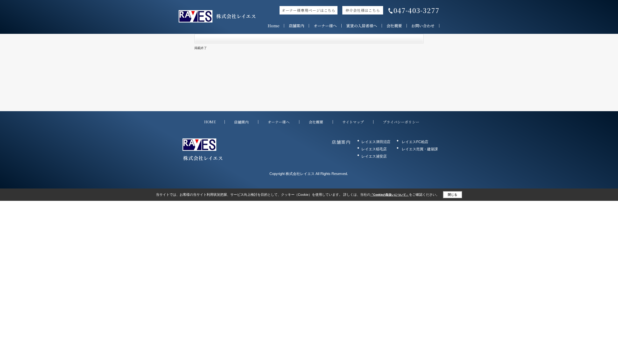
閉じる (452, 194)
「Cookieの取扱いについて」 (389, 194)
